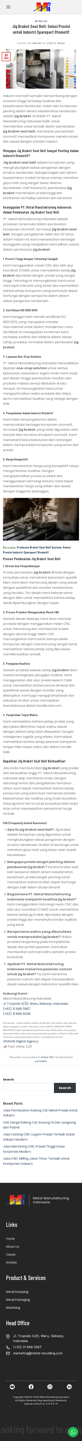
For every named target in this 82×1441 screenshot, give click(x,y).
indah (61, 43)
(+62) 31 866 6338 (16, 1013)
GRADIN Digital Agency (20, 1041)
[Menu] (8, 7)
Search (8, 1079)
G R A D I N (52, 1403)
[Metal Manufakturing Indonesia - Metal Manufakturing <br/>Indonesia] (42, 7)
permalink (41, 1061)
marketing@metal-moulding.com (37, 1353)
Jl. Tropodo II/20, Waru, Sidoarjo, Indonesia (35, 1003)
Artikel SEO (41, 21)
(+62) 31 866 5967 (17, 1009)
